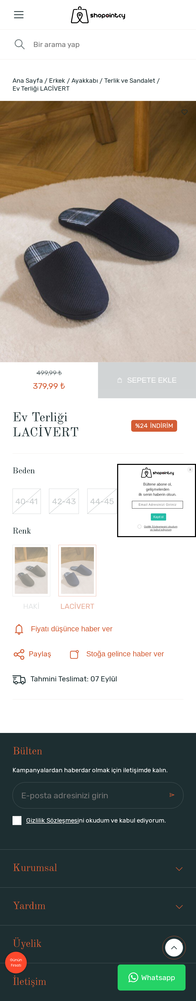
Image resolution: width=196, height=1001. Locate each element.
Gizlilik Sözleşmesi (52, 820)
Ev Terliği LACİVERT (41, 88)
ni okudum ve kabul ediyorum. (96, 820)
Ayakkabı (84, 80)
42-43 (64, 501)
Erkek (57, 80)
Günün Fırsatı (16, 962)
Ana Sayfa (28, 80)
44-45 (102, 501)
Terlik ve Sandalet (129, 80)
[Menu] (19, 14)
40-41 (26, 501)
